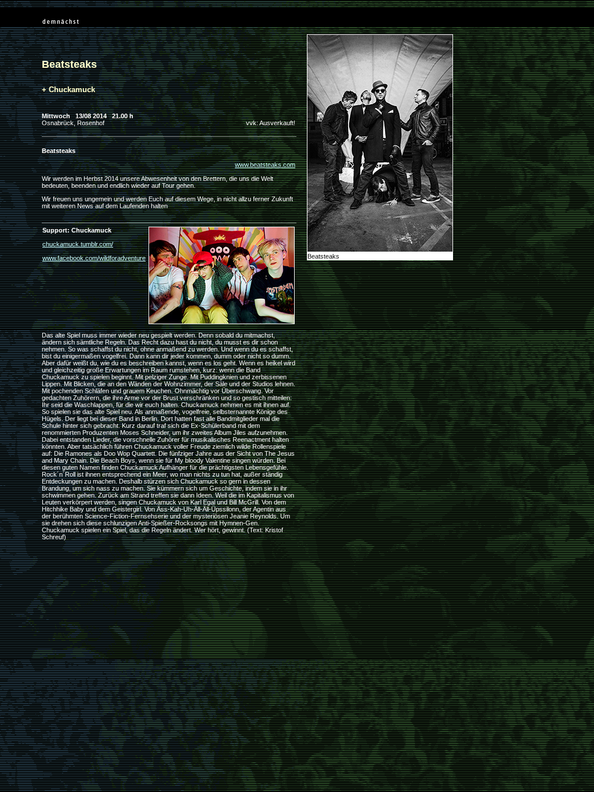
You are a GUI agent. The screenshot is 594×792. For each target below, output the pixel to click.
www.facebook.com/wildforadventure (94, 258)
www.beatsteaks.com (265, 164)
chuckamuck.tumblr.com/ (77, 244)
